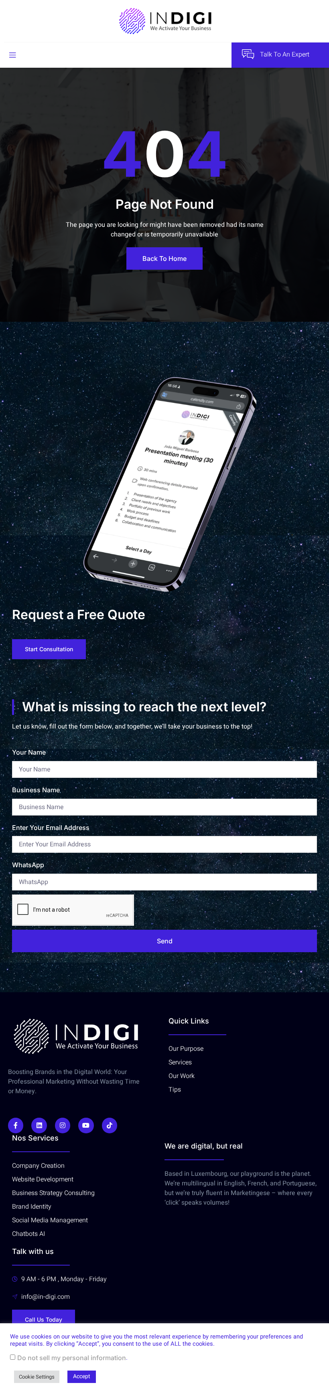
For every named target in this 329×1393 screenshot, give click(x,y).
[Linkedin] (39, 1125)
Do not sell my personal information (71, 1358)
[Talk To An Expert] (248, 54)
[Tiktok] (109, 1125)
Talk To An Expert (284, 54)
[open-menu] (12, 55)
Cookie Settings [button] (37, 1377)
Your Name (29, 752)
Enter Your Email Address (50, 828)
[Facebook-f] (15, 1125)
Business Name (36, 790)
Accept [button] (81, 1376)
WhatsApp (28, 865)
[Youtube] (85, 1125)
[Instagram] (62, 1125)
